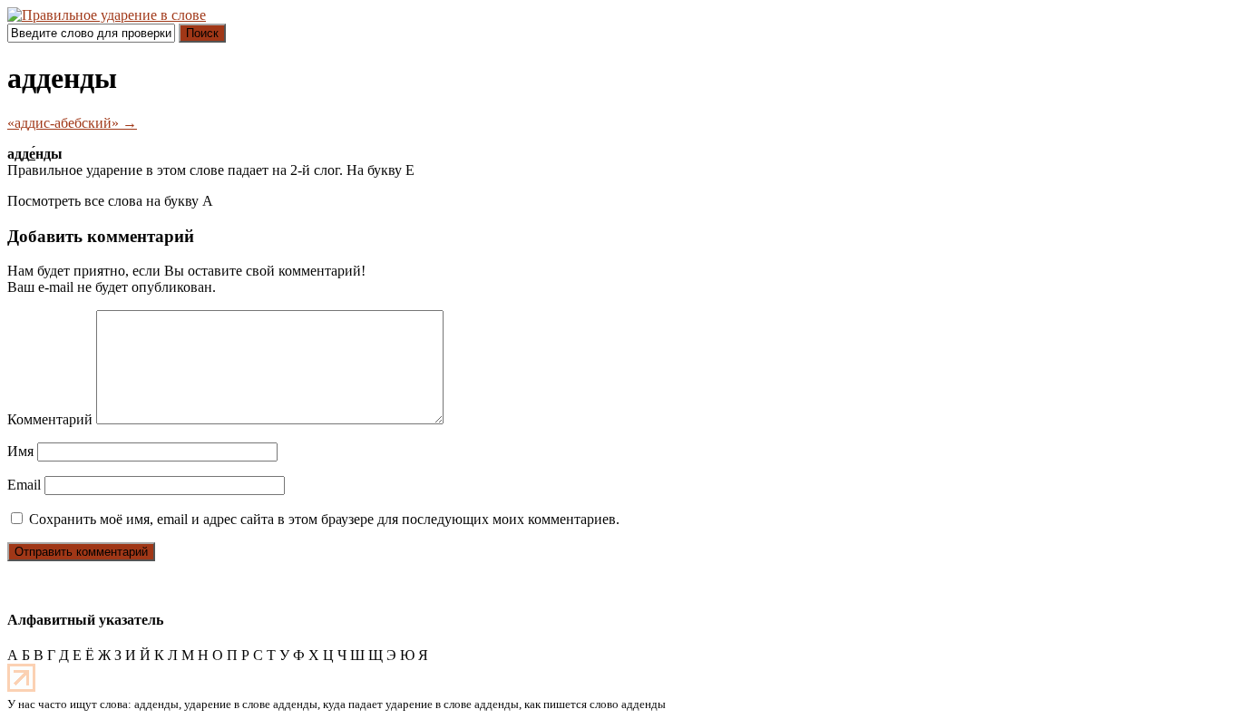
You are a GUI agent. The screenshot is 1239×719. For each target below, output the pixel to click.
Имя (20, 451)
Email (24, 484)
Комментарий (50, 419)
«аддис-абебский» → (72, 123)
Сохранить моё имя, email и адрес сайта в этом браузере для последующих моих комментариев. (324, 519)
